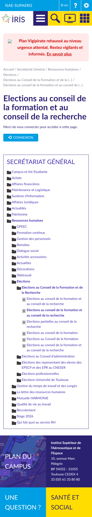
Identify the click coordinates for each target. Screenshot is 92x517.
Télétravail (24, 275)
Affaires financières (25, 184)
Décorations (25, 269)
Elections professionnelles (40, 374)
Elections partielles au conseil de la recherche (52, 324)
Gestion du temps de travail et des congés (47, 386)
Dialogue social (27, 251)
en (66, 5)
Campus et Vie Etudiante (29, 172)
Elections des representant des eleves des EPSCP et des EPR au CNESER (52, 365)
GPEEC (22, 226)
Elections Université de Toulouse (45, 380)
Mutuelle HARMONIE (32, 398)
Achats (17, 178)
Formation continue (31, 233)
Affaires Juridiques (25, 202)
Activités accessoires (31, 257)
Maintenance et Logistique (31, 190)
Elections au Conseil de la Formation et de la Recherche (52, 290)
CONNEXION (22, 137)
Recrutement (26, 410)
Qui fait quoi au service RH (36, 422)
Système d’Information (28, 196)
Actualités (19, 208)
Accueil (8, 69)
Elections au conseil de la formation (52, 333)
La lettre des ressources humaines (41, 392)
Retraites (23, 245)
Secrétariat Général (31, 69)
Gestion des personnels (33, 239)
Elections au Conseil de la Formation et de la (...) (37, 80)
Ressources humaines (63, 69)
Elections (10, 75)
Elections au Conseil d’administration (48, 356)
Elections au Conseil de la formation (52, 339)
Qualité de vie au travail (34, 404)
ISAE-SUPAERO (18, 5)
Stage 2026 (25, 416)
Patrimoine (20, 214)
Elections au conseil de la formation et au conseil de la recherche (54, 301)
